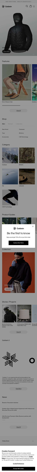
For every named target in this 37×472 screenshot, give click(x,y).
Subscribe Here (18, 243)
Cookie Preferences (18, 463)
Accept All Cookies (18, 468)
